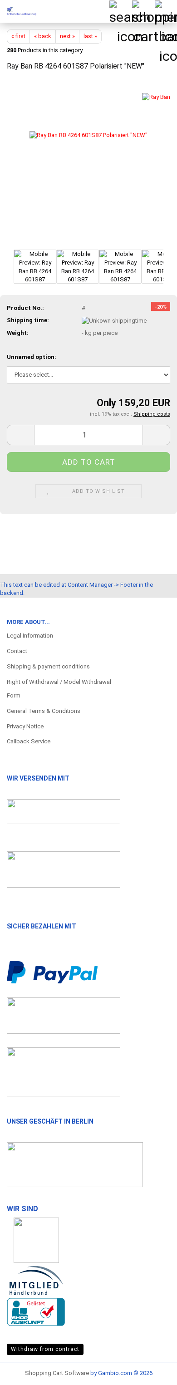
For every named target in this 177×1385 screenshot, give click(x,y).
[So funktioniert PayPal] (52, 971)
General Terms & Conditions (43, 710)
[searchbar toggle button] (120, 11)
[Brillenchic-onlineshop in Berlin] (18, 11)
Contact (17, 651)
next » (67, 36)
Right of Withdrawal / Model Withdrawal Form (59, 688)
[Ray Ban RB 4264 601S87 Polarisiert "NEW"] (89, 163)
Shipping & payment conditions (48, 666)
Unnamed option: (31, 357)
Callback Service (28, 741)
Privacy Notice (25, 726)
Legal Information (30, 635)
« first (18, 36)
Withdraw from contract (45, 1349)
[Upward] (152, 1369)
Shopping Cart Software (57, 1373)
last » (90, 36)
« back (42, 36)
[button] (20, 435)
